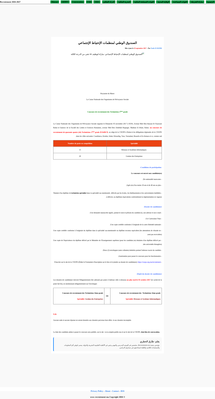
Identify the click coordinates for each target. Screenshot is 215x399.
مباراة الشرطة (196, 2)
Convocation (77, 2)
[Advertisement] (107, 20)
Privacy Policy (97, 391)
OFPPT (65, 2)
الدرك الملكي (108, 2)
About (107, 391)
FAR (89, 2)
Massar (55, 2)
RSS (122, 391)
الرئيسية (210, 2)
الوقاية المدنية (163, 2)
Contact (115, 391)
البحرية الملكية (124, 2)
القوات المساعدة (180, 2)
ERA (97, 2)
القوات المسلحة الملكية (144, 2)
